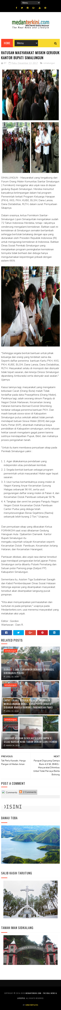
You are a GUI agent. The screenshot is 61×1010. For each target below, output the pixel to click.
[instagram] (28, 8)
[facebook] (16, 8)
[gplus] (33, 8)
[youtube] (40, 8)
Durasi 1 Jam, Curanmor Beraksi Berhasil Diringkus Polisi (29, 671)
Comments (11, 792)
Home (7, 43)
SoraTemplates (31, 1005)
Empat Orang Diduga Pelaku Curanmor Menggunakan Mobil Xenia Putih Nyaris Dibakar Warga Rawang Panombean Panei (28, 703)
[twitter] (22, 8)
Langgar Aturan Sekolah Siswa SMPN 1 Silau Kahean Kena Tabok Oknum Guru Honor (30, 739)
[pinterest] (45, 8)
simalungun (49, 63)
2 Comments (29, 792)
